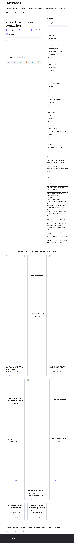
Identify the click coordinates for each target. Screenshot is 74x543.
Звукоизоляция (52, 67)
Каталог (16, 8)
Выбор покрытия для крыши (56, 45)
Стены (50, 144)
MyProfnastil (13, 3)
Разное (50, 134)
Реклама (26, 13)
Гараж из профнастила (55, 51)
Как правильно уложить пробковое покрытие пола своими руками (14, 367)
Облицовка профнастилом (56, 99)
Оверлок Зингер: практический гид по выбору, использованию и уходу (57, 175)
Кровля (23, 8)
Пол (49, 115)
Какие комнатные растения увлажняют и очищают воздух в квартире (15, 401)
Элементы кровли (53, 150)
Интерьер (51, 74)
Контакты (18, 13)
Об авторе (9, 13)
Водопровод (52, 38)
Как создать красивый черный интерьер (59, 400)
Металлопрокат (52, 90)
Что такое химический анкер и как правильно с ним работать (37, 507)
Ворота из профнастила (55, 42)
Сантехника (51, 141)
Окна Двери (51, 102)
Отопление (51, 112)
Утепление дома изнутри (55, 147)
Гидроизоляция (52, 54)
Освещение (51, 106)
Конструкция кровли (54, 83)
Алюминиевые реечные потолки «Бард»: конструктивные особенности (57, 242)
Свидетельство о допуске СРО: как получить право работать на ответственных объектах (57, 187)
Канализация (52, 77)
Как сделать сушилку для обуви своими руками (15, 507)
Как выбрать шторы (36, 275)
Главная (8, 8)
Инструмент (51, 70)
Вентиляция (51, 32)
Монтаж (50, 93)
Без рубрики (52, 23)
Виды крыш (51, 35)
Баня (50, 26)
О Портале (51, 96)
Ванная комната (53, 29)
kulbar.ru (39, 524)
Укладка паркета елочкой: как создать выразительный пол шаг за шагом (57, 181)
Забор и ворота (51, 8)
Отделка (50, 109)
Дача (49, 58)
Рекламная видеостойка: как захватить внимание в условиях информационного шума (56, 162)
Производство (52, 128)
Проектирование (53, 125)
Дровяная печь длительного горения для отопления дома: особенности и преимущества (56, 205)
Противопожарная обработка (57, 131)
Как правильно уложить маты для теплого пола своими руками (35, 492)
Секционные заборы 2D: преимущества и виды (57, 366)
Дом (49, 61)
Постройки (51, 118)
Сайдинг (62, 8)
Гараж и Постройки (35, 8)
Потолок (50, 122)
